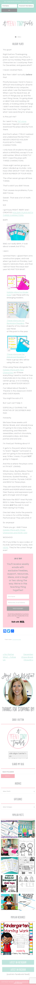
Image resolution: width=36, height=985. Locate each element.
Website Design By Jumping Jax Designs (24, 982)
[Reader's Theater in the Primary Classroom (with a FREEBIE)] (9, 866)
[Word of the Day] (9, 829)
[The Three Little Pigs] (26, 884)
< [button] (3, 938)
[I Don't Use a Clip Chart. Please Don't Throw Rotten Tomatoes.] (9, 884)
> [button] (30, 938)
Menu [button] (19, 37)
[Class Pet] (9, 902)
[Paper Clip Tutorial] (26, 902)
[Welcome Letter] (26, 866)
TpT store (21, 121)
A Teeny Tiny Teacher (18, 23)
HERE (5, 548)
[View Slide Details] (17, 939)
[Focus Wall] (26, 829)
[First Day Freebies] (26, 848)
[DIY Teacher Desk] (9, 848)
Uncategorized (16, 639)
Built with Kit (18, 622)
